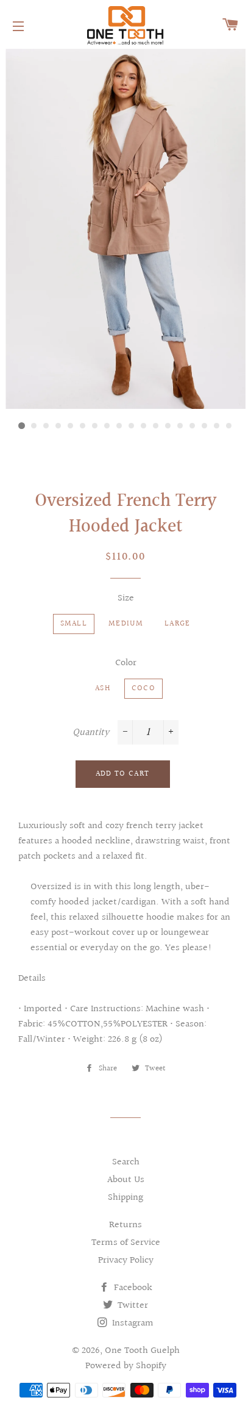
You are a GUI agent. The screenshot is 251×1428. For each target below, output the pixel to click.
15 (192, 426)
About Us (125, 1180)
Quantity (90, 732)
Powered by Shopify (125, 1366)
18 (229, 426)
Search (126, 1162)
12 (156, 426)
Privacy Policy (126, 1260)
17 (217, 426)
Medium (125, 624)
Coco (143, 688)
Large (177, 624)
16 (205, 426)
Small (74, 624)
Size (126, 598)
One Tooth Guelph (142, 1350)
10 (131, 426)
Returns (125, 1225)
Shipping (125, 1197)
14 (180, 426)
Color (125, 663)
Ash (102, 688)
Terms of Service (125, 1242)
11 (144, 426)
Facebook (131, 1288)
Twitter (131, 1305)
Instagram (132, 1323)
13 (168, 426)
